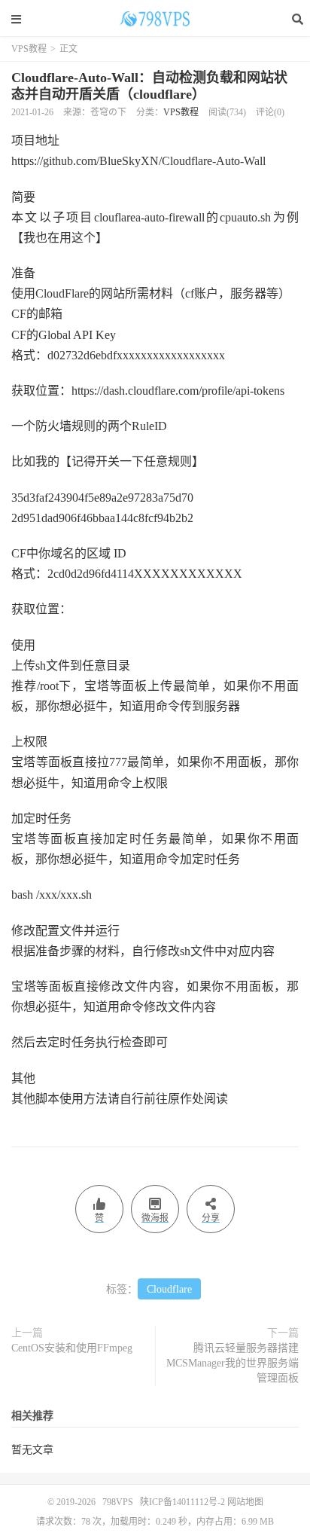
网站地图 (245, 1502)
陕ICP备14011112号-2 (182, 1502)
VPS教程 (29, 49)
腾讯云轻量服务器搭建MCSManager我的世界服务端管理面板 (232, 1363)
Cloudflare (169, 1289)
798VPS (155, 18)
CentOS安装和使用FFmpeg (71, 1348)
